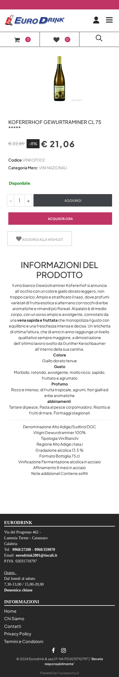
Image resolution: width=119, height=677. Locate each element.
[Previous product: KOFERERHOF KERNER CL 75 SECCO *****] (11, 112)
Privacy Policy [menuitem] (17, 633)
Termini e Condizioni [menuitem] (23, 641)
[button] (59, 78)
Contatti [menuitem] (12, 626)
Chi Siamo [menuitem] (14, 618)
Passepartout (68, 673)
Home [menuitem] (10, 610)
